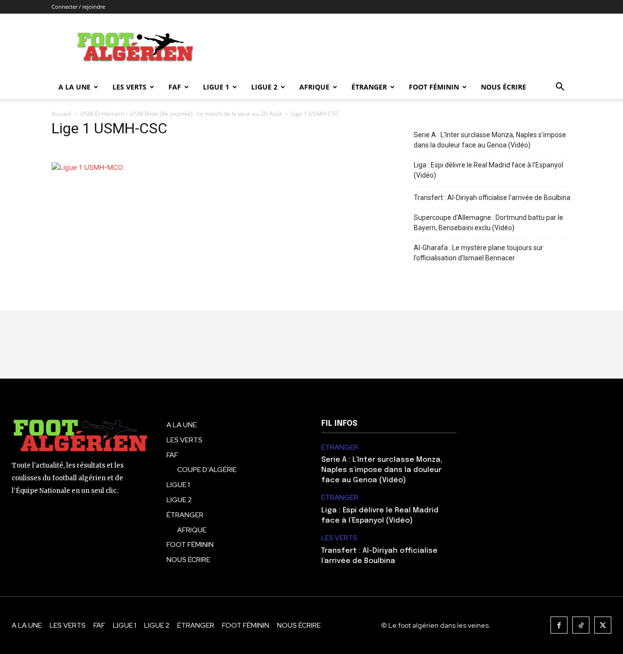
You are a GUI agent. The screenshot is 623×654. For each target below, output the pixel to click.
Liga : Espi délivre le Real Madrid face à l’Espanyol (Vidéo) (488, 170)
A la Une (74, 86)
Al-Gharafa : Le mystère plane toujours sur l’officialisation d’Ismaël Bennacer (478, 253)
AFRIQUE (314, 86)
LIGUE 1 (216, 86)
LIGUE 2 (264, 86)
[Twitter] (602, 625)
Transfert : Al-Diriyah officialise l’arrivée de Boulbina (492, 197)
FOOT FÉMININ (434, 86)
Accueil (61, 113)
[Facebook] (559, 625)
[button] (559, 87)
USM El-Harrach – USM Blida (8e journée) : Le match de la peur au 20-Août (181, 113)
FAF (174, 86)
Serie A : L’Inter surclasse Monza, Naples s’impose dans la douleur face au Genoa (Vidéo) (490, 140)
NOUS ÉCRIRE (503, 86)
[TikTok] (580, 625)
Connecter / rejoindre (78, 6)
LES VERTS (129, 86)
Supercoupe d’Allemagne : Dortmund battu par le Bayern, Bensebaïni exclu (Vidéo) (488, 223)
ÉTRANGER (369, 86)
